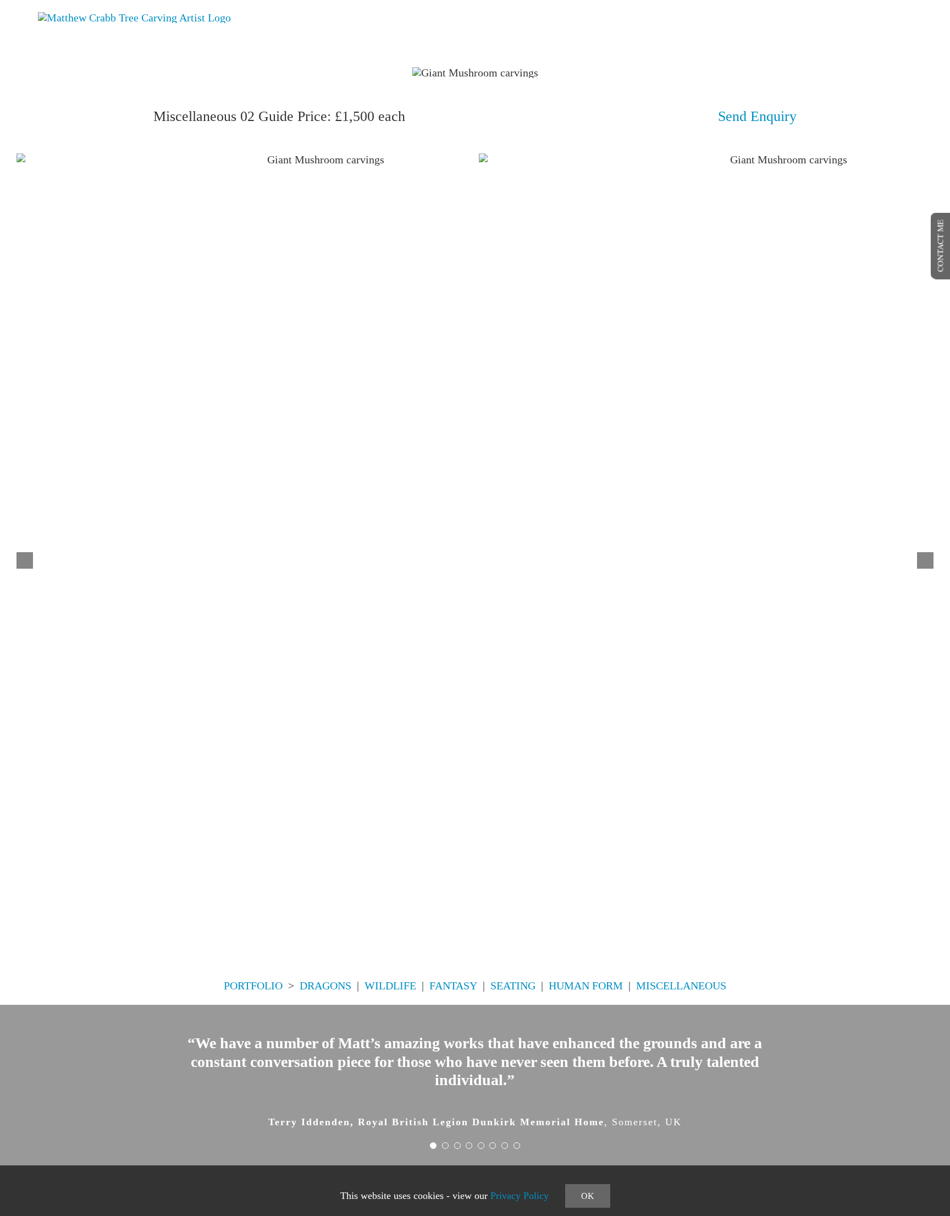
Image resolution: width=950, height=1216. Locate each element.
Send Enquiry (757, 116)
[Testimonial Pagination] (433, 1145)
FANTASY (453, 986)
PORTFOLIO (253, 986)
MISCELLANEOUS (681, 986)
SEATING (512, 986)
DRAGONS (325, 986)
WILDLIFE (390, 986)
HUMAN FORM (586, 986)
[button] (24, 560)
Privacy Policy (519, 1195)
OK (587, 1196)
